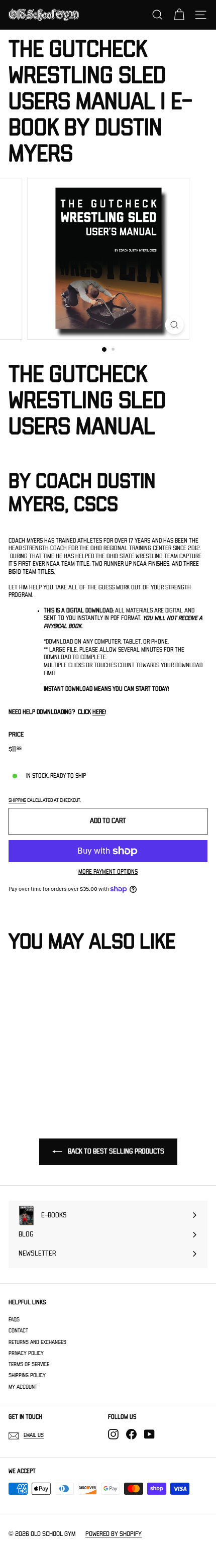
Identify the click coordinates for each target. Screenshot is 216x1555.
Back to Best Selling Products (115, 1152)
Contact (18, 1330)
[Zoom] (174, 325)
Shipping (17, 800)
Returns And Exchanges (37, 1342)
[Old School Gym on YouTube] (149, 1434)
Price (16, 735)
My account (23, 1387)
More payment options (108, 872)
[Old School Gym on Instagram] (113, 1434)
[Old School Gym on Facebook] (131, 1434)
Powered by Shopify (113, 1534)
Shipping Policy (27, 1375)
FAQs (14, 1319)
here (98, 712)
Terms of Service (29, 1364)
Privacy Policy (26, 1353)
